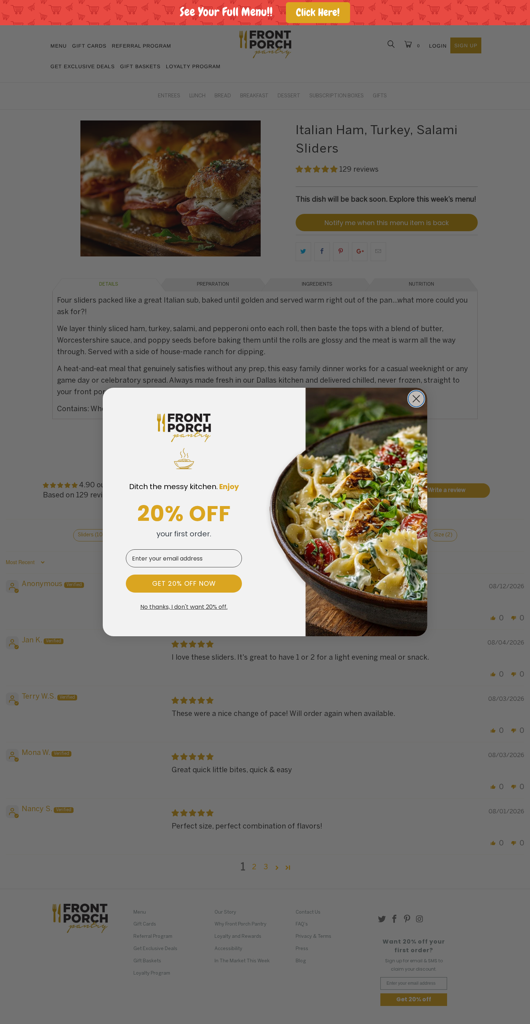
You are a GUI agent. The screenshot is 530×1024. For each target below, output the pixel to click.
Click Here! (318, 12)
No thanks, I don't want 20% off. (184, 607)
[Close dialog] (416, 399)
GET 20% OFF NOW (184, 583)
